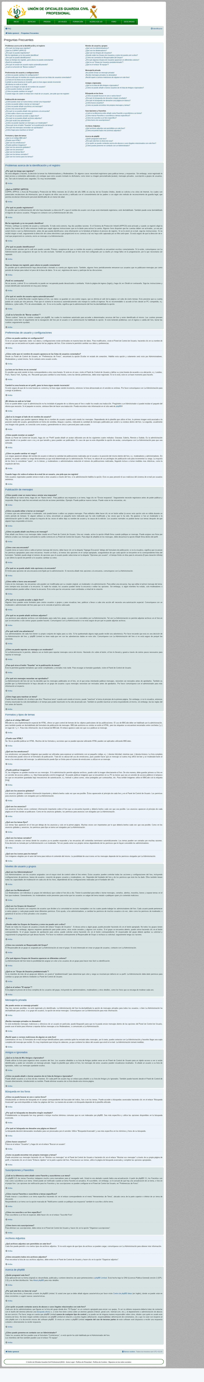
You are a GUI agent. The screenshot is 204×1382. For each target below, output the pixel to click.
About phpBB (38, 1280)
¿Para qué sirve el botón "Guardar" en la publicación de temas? (29, 125)
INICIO (16, 22)
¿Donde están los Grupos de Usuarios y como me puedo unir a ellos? (111, 55)
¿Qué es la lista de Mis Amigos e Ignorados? (102, 85)
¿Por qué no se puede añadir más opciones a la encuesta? (27, 111)
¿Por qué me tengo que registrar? (18, 48)
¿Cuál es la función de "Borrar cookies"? (20, 67)
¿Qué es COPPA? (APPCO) (15, 51)
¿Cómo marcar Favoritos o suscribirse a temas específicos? (107, 116)
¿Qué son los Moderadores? (96, 51)
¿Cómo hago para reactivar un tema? (19, 130)
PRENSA (47, 22)
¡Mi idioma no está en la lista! (16, 84)
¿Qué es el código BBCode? (16, 138)
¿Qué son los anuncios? (14, 150)
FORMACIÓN (78, 22)
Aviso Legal (70, 1362)
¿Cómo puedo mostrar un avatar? (18, 89)
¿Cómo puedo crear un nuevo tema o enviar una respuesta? (28, 102)
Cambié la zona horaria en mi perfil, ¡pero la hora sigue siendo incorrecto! (33, 82)
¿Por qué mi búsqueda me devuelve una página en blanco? (108, 100)
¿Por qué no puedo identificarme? (18, 58)
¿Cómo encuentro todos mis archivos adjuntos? (103, 131)
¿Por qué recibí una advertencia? (17, 121)
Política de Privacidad (84, 1362)
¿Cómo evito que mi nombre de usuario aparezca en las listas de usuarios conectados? (38, 77)
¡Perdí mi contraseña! (13, 62)
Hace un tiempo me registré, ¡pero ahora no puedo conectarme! (29, 60)
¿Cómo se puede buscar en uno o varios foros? (103, 96)
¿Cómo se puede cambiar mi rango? (19, 91)
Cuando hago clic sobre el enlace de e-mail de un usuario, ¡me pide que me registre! (37, 94)
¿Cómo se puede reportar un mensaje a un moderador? (26, 123)
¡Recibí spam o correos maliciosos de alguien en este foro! (107, 77)
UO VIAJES (62, 22)
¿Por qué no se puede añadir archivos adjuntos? (23, 118)
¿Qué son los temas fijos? (15, 152)
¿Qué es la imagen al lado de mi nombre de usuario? (25, 87)
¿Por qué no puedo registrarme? (17, 53)
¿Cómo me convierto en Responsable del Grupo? (104, 58)
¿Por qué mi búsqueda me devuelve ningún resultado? (106, 98)
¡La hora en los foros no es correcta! (18, 80)
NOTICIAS (32, 22)
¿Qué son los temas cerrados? (16, 154)
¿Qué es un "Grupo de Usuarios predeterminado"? (104, 62)
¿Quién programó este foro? (96, 139)
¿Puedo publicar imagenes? (16, 145)
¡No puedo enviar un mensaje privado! (99, 73)
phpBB (118, 406)
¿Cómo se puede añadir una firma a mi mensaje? (24, 106)
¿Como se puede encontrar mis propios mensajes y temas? (107, 105)
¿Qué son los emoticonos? (15, 143)
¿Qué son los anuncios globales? (18, 147)
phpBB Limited (101, 1278)
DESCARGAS (129, 22)
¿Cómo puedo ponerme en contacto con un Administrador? (107, 146)
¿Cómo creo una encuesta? (15, 109)
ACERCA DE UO (96, 22)
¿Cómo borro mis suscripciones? (97, 120)
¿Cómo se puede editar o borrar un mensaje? (22, 104)
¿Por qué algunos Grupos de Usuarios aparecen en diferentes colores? (112, 60)
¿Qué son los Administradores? (97, 48)
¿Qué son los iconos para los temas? (19, 157)
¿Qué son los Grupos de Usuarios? (98, 53)
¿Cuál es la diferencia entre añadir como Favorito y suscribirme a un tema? (113, 113)
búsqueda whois (43, 1312)
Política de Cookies (100, 1362)
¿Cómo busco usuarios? (94, 103)
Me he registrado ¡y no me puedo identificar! (21, 55)
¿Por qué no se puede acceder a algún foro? (22, 116)
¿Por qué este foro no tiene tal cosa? (99, 141)
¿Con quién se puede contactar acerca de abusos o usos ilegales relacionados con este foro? (120, 143)
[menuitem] (8, 29)
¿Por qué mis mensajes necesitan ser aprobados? (24, 128)
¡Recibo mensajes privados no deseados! (101, 75)
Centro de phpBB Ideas (122, 1293)
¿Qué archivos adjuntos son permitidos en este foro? (105, 128)
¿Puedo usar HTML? (13, 140)
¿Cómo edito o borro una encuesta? (18, 113)
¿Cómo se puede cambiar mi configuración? (22, 75)
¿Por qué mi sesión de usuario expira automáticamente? (26, 65)
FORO (113, 22)
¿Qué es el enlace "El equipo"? (97, 65)
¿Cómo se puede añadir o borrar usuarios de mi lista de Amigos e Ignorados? (114, 88)
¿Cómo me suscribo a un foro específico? (101, 118)
